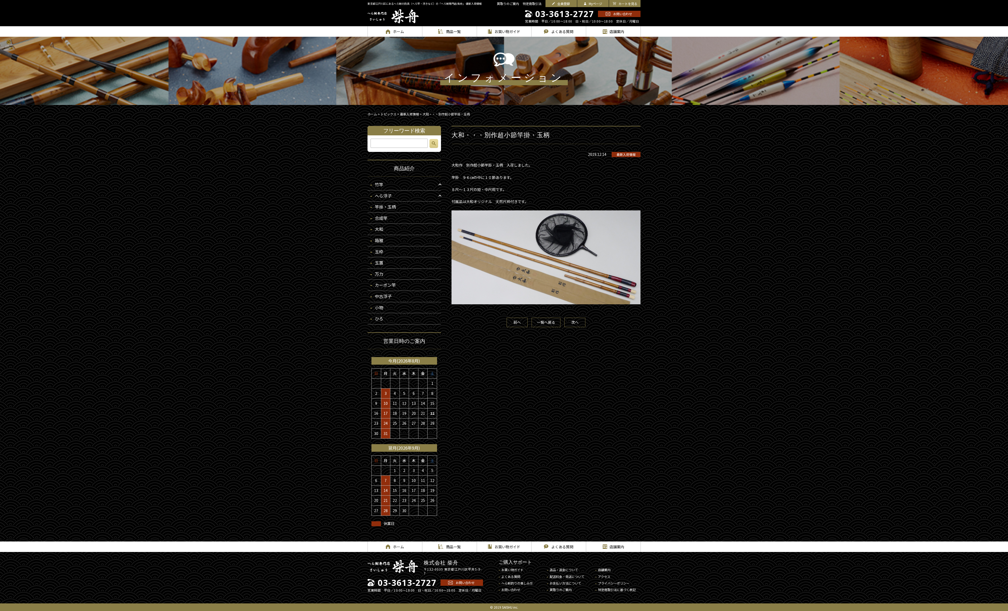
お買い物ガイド (512, 569)
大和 (379, 229)
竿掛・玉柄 (385, 207)
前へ (517, 322)
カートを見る (627, 3)
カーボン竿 (385, 285)
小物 (379, 307)
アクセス (604, 576)
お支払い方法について (565, 583)
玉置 (379, 262)
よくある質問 (510, 576)
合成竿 (381, 218)
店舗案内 (604, 569)
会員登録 (563, 3)
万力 (379, 274)
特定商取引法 (532, 3)
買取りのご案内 (508, 3)
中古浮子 (383, 296)
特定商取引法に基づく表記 (617, 589)
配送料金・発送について (567, 576)
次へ (575, 322)
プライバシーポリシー (613, 583)
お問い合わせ (622, 14)
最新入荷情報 (626, 154)
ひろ (379, 318)
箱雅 (379, 240)
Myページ (595, 3)
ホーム (372, 114)
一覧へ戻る (546, 322)
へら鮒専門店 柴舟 (393, 16)
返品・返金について (564, 569)
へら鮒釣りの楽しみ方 (517, 583)
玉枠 (379, 251)
